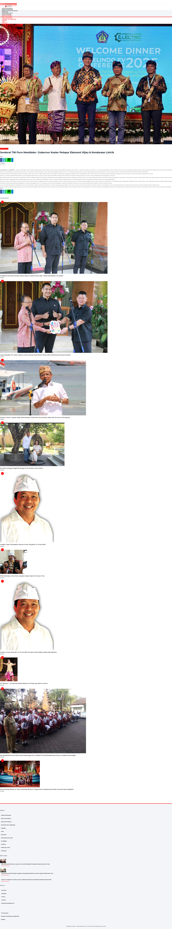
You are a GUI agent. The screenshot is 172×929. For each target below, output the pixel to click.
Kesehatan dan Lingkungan (10, 10)
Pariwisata (4, 22)
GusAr (3, 163)
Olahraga (4, 20)
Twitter (3, 896)
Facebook (3, 890)
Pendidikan (5, 25)
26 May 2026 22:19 (5, 881)
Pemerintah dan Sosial (8, 24)
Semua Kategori (6, 14)
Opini (3, 21)
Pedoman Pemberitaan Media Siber (10, 916)
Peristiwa (4, 26)
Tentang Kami (4, 913)
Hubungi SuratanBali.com (7, 30)
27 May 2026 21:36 (5, 865)
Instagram (3, 893)
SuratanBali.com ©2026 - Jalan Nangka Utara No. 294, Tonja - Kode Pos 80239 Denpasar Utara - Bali (86, 926)
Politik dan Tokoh (6, 27)
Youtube (3, 900)
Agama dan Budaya (7, 15)
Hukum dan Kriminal (7, 18)
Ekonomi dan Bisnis (7, 16)
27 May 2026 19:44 (5, 875)
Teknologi (4, 29)
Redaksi (3, 919)
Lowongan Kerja (25, 30)
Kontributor (18, 30)
